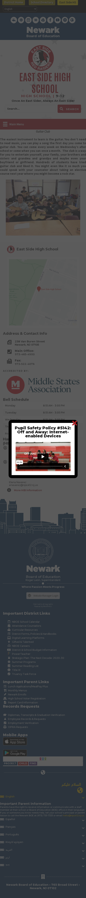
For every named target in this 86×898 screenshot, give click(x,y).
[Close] (74, 423)
